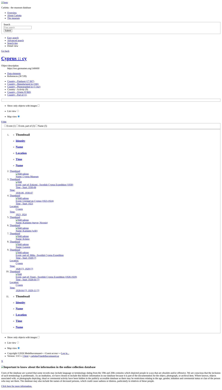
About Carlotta (14, 15)
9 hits (3, 121)
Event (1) (11, 126)
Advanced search (15, 40)
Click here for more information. (16, 386)
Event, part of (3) (27, 126)
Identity (20, 140)
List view (11, 111)
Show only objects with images (22, 105)
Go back (5, 51)
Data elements (14, 73)
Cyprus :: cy (14, 58)
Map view (12, 116)
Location (21, 153)
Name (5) (42, 126)
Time (19, 159)
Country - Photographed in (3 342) (23, 86)
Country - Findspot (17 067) (20, 81)
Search (7, 24)
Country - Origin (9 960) (19, 92)
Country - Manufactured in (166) (23, 84)
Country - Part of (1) (17, 95)
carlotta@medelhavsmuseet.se (45, 356)
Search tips (12, 43)
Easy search (13, 37)
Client (25, 356)
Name (19, 146)
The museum (13, 18)
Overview (12, 12)
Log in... (65, 353)
